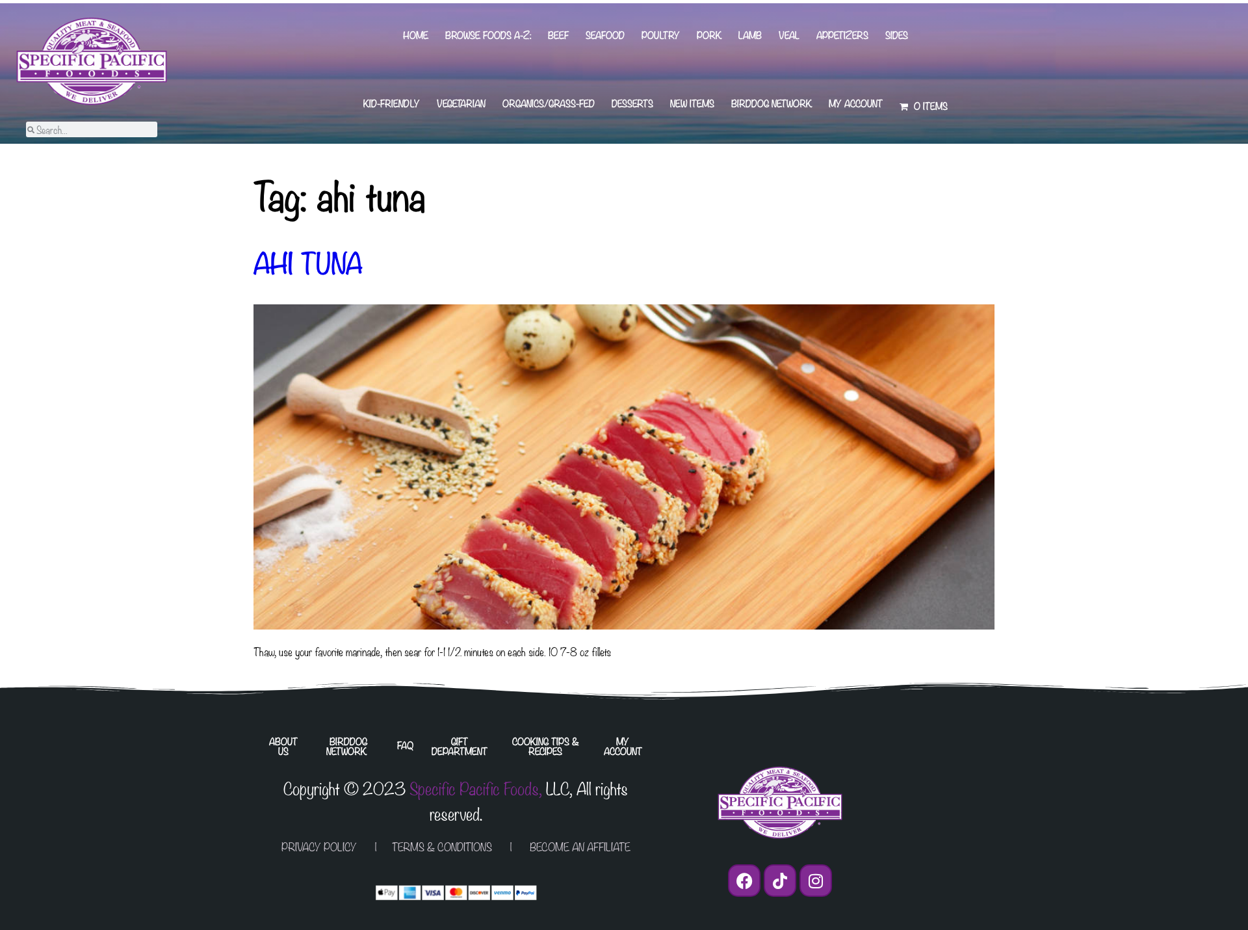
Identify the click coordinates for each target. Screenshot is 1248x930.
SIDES (896, 35)
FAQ (405, 745)
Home (415, 35)
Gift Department (460, 746)
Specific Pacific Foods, (476, 787)
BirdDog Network (771, 103)
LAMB (750, 35)
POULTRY (661, 35)
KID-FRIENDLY (391, 103)
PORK (709, 35)
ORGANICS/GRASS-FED (548, 103)
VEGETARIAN (461, 103)
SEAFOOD (605, 35)
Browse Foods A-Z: (488, 35)
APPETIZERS (842, 35)
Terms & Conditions (442, 846)
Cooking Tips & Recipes (545, 746)
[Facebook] (744, 880)
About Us (283, 746)
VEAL (789, 35)
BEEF (558, 35)
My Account (856, 103)
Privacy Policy (319, 846)
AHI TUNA (308, 261)
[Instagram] (816, 880)
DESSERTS (632, 103)
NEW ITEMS (692, 103)
